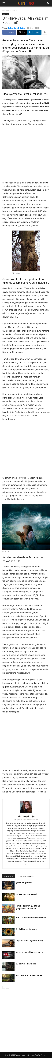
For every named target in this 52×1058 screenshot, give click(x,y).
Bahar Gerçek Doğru (16, 28)
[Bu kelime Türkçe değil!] (8, 966)
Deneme (14, 10)
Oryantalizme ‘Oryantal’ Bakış (29, 940)
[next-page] (7, 987)
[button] (4, 3)
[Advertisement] (26, 155)
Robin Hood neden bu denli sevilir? (32, 917)
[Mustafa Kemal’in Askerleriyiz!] (8, 955)
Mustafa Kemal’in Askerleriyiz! (30, 952)
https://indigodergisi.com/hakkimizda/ (26, 820)
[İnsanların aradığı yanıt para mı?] (8, 978)
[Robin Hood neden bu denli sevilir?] (8, 920)
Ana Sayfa (5, 10)
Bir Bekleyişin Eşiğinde (26, 929)
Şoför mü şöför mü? (25, 882)
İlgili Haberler (9, 876)
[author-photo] (26, 813)
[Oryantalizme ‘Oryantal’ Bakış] (8, 943)
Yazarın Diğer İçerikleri (24, 876)
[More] (44, 32)
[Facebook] (26, 865)
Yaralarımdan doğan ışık (26, 894)
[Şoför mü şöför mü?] (8, 885)
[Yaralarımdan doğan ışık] (8, 897)
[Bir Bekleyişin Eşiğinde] (8, 932)
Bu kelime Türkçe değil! (26, 964)
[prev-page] (3, 987)
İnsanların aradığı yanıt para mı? (30, 975)
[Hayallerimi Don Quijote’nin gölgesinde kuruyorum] (8, 908)
